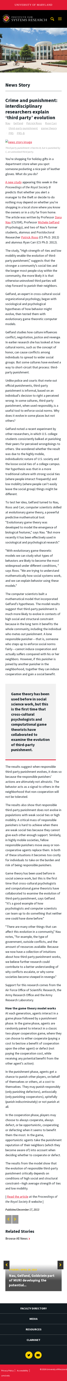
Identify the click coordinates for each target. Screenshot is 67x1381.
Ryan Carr (51, 123)
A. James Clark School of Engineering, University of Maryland (25, 13)
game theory (49, 128)
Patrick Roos (34, 123)
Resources (33, 1329)
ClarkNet (33, 1340)
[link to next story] (15, 1219)
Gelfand (18, 123)
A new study (13, 182)
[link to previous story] (8, 1219)
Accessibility (22, 1370)
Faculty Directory (33, 1308)
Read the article (17, 1196)
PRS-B (21, 133)
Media (33, 1318)
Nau (7, 123)
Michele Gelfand (48, 222)
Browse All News (16, 1238)
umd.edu (5, 1375)
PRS (11, 133)
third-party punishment (23, 128)
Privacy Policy (7, 1370)
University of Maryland (33, 5)
